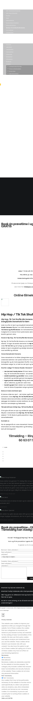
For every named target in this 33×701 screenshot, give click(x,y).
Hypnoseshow (10, 134)
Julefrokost (9, 129)
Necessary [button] (5, 655)
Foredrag (9, 146)
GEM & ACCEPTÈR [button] (7, 698)
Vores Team (6, 119)
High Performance (14, 156)
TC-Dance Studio (6, 2)
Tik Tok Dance (10, 112)
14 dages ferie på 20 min (16, 148)
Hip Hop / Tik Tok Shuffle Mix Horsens (16, 110)
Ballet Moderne (10, 102)
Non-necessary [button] (7, 676)
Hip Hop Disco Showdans (13, 105)
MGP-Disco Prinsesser (12, 95)
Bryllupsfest (10, 139)
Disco (8, 100)
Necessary (6, 657)
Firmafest (9, 127)
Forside (5, 88)
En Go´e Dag (12, 153)
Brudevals (9, 143)
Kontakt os (6, 163)
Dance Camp (6, 158)
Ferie (4, 160)
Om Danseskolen (7, 122)
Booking (5, 124)
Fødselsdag (9, 136)
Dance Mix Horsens (11, 107)
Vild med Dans (10, 114)
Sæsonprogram (7, 90)
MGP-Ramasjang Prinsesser (14, 93)
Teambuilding (10, 131)
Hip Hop (8, 97)
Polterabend (10, 141)
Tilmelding (6, 117)
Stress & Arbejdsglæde (16, 151)
